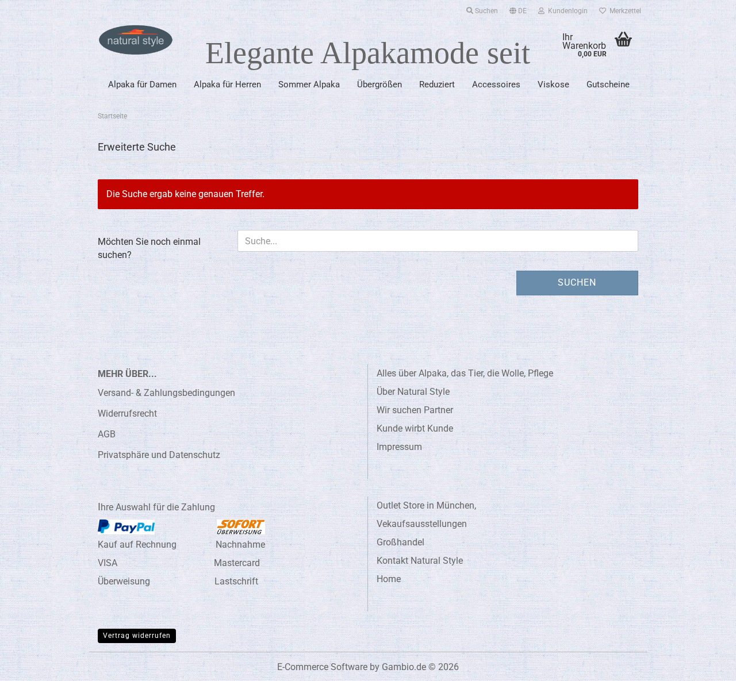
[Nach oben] (704, 664)
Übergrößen (379, 84)
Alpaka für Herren (227, 84)
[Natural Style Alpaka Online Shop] (136, 40)
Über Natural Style (413, 391)
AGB (107, 434)
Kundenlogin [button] (566, 11)
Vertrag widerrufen (137, 636)
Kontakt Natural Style (420, 560)
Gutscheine (608, 84)
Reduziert (437, 84)
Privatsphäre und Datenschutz (159, 454)
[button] (518, 8)
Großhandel (400, 542)
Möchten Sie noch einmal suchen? (149, 248)
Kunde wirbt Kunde (415, 428)
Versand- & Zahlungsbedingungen (166, 392)
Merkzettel (623, 11)
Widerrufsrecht (127, 413)
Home (389, 579)
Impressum (399, 446)
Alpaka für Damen (142, 84)
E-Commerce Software (322, 666)
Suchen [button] (485, 11)
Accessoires (496, 84)
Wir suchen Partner (415, 410)
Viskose (553, 84)
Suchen (577, 282)
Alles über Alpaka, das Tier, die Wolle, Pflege (465, 373)
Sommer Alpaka (309, 84)
